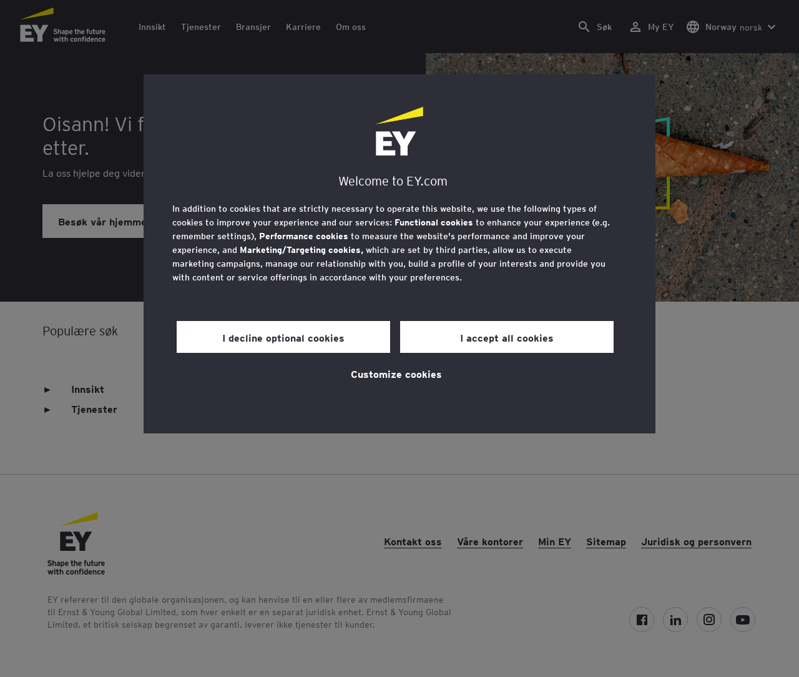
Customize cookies (396, 373)
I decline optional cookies (283, 337)
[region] (399, 253)
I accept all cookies (507, 337)
